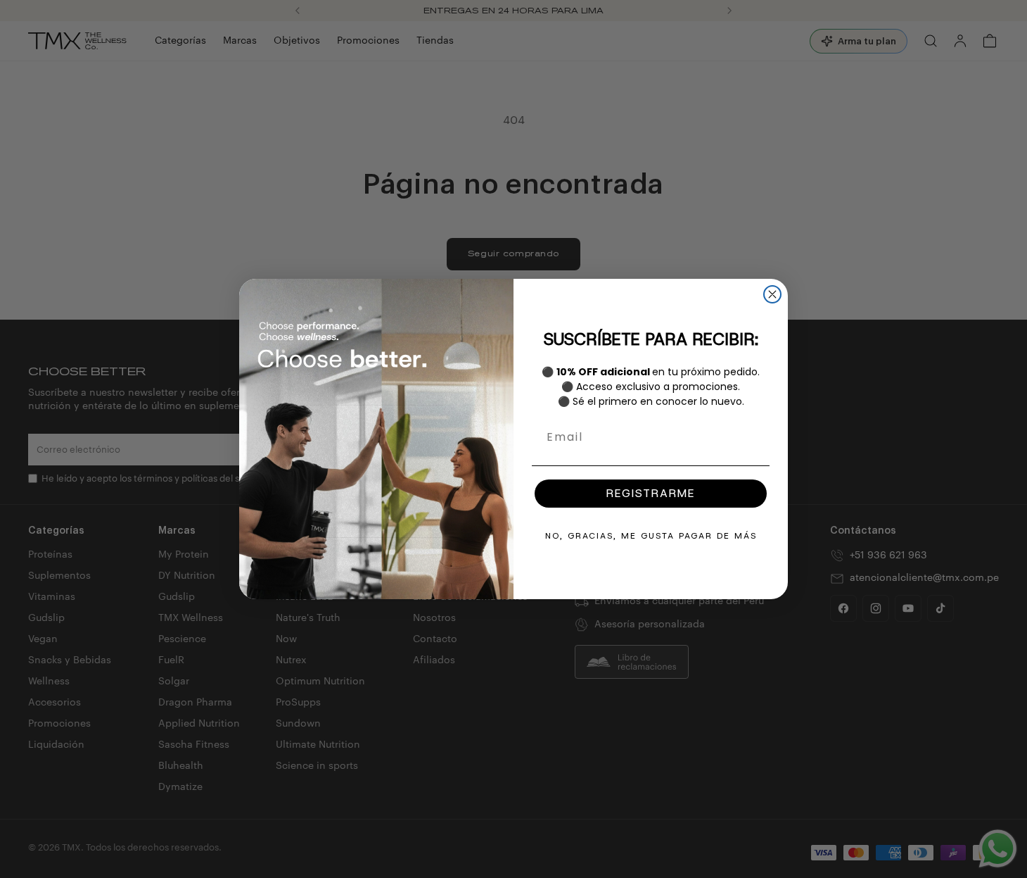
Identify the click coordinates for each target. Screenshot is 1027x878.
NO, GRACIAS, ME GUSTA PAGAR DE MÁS (651, 535)
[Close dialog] (772, 294)
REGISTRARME (650, 493)
